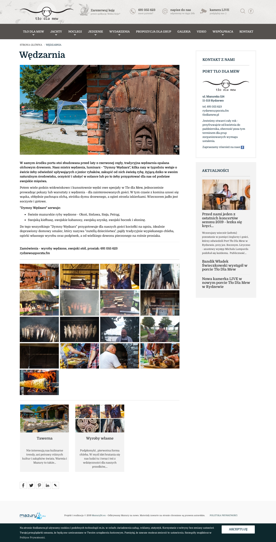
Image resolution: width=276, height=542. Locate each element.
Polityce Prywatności (32, 537)
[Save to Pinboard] (55, 485)
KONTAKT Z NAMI (218, 60)
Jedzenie (95, 31)
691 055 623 (146, 10)
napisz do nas (180, 10)
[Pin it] (39, 485)
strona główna (31, 44)
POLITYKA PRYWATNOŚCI (223, 515)
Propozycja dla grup (153, 31)
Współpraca (223, 31)
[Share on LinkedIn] (47, 485)
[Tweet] (31, 485)
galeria (184, 31)
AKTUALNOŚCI (215, 171)
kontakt (246, 31)
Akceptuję (238, 529)
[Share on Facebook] (23, 485)
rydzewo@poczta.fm (35, 253)
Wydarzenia (119, 31)
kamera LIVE (219, 10)
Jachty (56, 31)
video (201, 31)
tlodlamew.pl (210, 114)
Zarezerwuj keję (103, 10)
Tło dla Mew (33, 31)
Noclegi (75, 31)
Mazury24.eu (99, 515)
